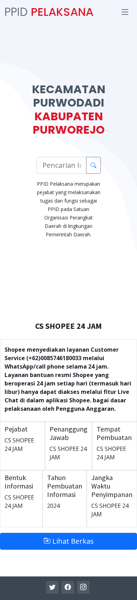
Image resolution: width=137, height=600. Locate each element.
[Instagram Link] (83, 587)
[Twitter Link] (52, 587)
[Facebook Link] (67, 587)
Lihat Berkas (72, 541)
